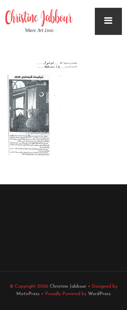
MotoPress (28, 293)
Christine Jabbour (68, 286)
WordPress (99, 293)
